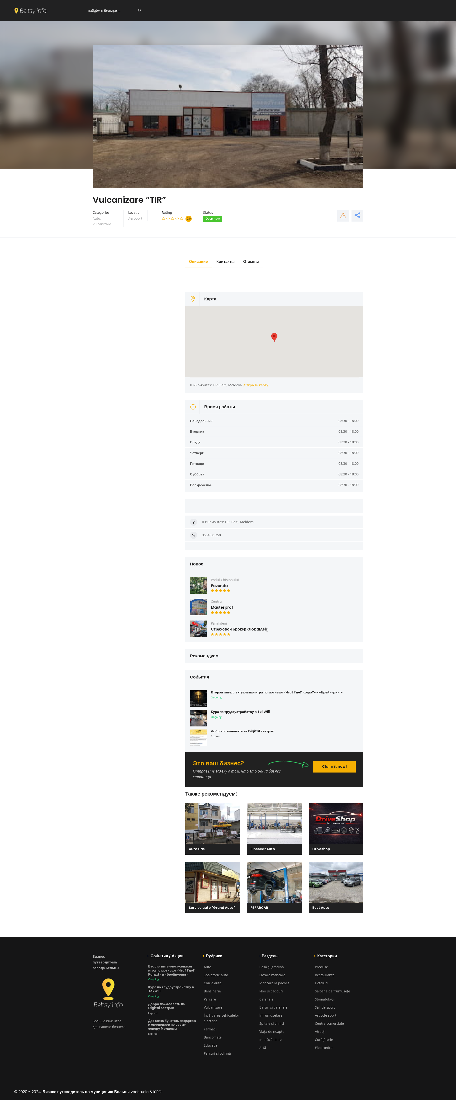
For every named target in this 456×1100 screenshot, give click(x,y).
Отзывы (251, 261)
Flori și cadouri (271, 991)
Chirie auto (212, 983)
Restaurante (324, 975)
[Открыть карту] (256, 385)
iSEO (157, 1092)
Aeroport (135, 218)
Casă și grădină (271, 967)
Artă (262, 1047)
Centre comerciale (329, 1023)
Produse (321, 967)
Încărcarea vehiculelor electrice (221, 1018)
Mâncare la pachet (274, 983)
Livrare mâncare (272, 975)
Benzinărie (212, 991)
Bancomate (213, 1037)
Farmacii (210, 1029)
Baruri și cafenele (273, 1007)
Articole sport (325, 1015)
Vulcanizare (102, 224)
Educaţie (211, 1045)
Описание (198, 261)
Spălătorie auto (216, 975)
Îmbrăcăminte (270, 1039)
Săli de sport (325, 1007)
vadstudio (140, 1092)
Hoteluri (321, 983)
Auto (96, 218)
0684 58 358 (211, 535)
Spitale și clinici (271, 1023)
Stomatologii (325, 999)
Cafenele (266, 999)
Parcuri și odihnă (217, 1053)
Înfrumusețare (270, 1015)
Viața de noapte (271, 1031)
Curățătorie (324, 1039)
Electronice (323, 1047)
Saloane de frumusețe (332, 991)
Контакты (225, 261)
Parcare (210, 999)
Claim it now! (334, 766)
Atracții (320, 1031)
